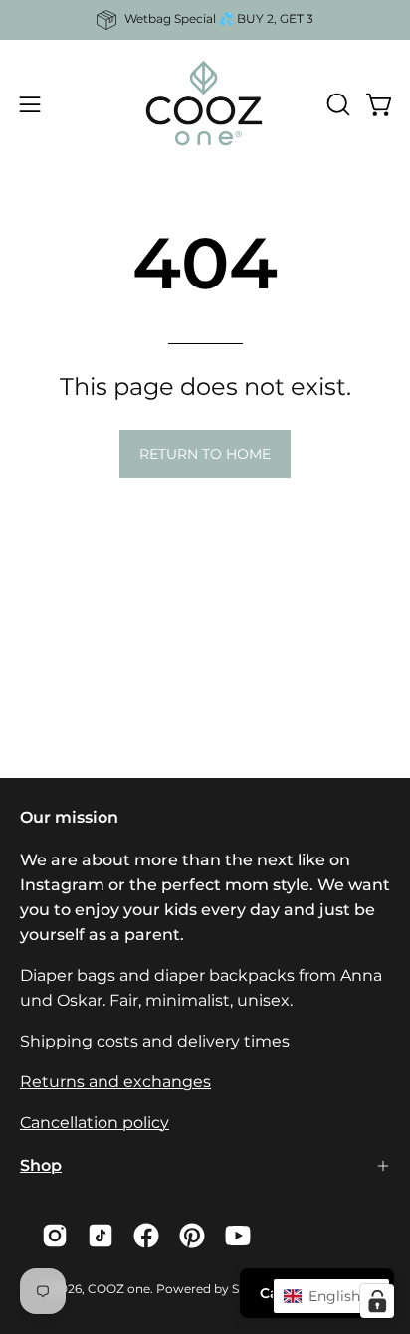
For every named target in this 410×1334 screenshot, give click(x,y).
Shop (41, 1165)
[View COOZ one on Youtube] (238, 1235)
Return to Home (205, 454)
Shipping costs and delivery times (155, 1041)
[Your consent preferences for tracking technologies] (377, 1301)
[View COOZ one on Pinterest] (192, 1235)
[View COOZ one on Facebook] (146, 1235)
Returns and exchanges (115, 1081)
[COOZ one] (205, 104)
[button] (336, 104)
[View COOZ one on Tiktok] (100, 1235)
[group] (205, 20)
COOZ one (119, 1288)
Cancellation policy (94, 1122)
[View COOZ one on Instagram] (55, 1235)
